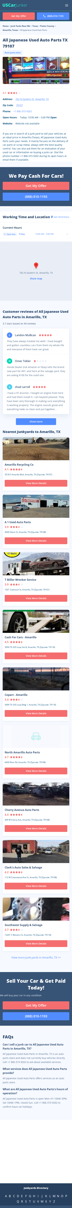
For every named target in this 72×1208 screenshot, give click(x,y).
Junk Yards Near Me (20, 26)
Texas (35, 26)
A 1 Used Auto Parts (18, 522)
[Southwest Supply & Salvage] (36, 909)
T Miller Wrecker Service (20, 580)
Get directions (61, 217)
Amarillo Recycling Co (19, 464)
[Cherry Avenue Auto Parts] (36, 794)
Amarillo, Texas (10, 30)
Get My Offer (36, 185)
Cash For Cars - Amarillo (21, 637)
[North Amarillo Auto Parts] (36, 736)
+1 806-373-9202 (22, 111)
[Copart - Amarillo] (36, 678)
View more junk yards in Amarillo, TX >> (36, 957)
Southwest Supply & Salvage (23, 925)
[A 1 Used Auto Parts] (36, 506)
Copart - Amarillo (16, 695)
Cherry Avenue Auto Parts (22, 810)
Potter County (47, 26)
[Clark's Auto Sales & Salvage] (36, 851)
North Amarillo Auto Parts (22, 752)
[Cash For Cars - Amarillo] (36, 621)
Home (6, 26)
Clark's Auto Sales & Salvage (23, 867)
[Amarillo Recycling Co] (36, 448)
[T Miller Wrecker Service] (36, 563)
